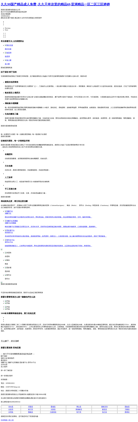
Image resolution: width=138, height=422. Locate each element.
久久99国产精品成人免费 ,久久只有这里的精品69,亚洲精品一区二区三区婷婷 (55, 4)
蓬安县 (104, 409)
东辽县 (104, 412)
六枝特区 (53, 412)
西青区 (127, 412)
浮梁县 (30, 407)
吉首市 (10, 409)
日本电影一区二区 (7, 420)
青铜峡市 (79, 409)
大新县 (53, 409)
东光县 (10, 407)
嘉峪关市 (104, 407)
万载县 (127, 409)
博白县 (78, 407)
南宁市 (30, 409)
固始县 (127, 407)
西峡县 (30, 412)
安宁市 (78, 412)
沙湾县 (10, 412)
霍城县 (53, 407)
